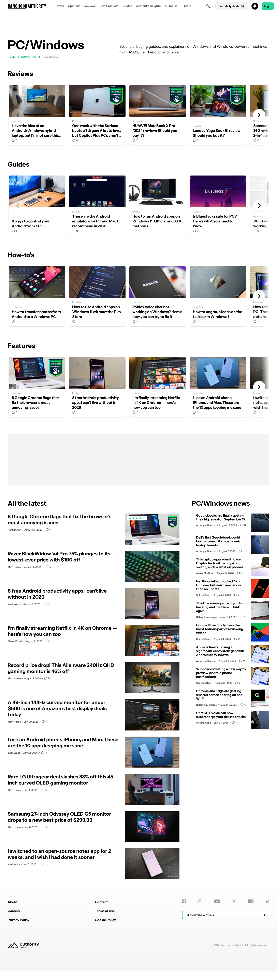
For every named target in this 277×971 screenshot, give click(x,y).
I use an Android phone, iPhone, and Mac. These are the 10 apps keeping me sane (218, 387)
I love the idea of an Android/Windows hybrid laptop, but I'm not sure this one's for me (37, 115)
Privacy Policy (18, 920)
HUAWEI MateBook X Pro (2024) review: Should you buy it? (157, 115)
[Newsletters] (251, 901)
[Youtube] (217, 901)
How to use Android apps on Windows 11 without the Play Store (97, 296)
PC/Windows (50, 56)
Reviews (90, 6)
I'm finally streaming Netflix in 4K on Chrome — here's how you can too (157, 387)
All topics (171, 6)
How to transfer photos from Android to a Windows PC (37, 296)
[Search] (208, 6)
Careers (14, 911)
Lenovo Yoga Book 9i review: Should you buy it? (218, 115)
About (13, 902)
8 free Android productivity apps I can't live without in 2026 (97, 387)
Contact (101, 902)
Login (267, 6)
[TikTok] (267, 901)
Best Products (109, 6)
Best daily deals (229, 6)
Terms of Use (105, 911)
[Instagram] (200, 901)
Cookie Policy (105, 920)
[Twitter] (234, 901)
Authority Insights (148, 6)
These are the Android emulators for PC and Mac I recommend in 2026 (97, 206)
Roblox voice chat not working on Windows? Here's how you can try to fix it (157, 296)
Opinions (74, 6)
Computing (28, 56)
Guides (127, 6)
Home (11, 56)
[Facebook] (184, 901)
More (187, 6)
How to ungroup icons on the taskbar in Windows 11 (218, 296)
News (60, 6)
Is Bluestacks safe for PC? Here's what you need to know (218, 206)
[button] (138, 6)
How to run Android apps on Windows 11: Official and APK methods (157, 206)
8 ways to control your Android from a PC (37, 206)
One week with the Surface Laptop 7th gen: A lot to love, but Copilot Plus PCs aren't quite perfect (97, 115)
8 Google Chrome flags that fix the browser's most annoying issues (37, 387)
